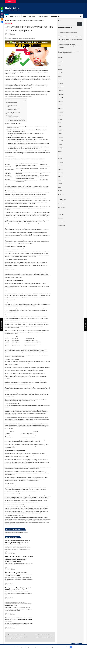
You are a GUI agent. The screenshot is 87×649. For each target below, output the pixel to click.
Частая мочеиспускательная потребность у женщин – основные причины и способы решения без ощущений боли (17, 542)
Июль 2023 (60, 144)
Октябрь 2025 (60, 94)
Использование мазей (12, 109)
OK (71, 647)
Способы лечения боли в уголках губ (13, 108)
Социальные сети (55, 16)
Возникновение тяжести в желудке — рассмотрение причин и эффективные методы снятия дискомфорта (18, 603)
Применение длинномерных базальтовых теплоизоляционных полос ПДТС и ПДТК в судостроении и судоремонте (70, 46)
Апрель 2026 (60, 72)
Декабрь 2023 (60, 130)
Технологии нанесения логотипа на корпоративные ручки (70, 35)
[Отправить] (1, 22)
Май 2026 (60, 69)
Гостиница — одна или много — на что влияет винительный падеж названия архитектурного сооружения (18, 619)
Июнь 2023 (60, 147)
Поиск (59, 20)
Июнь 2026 (60, 65)
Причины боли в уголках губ (11, 102)
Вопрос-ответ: (9, 115)
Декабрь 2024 (60, 101)
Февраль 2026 (60, 79)
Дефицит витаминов (12, 103)
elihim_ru (10, 33)
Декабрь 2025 (60, 87)
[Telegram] (1, 11)
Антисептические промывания (14, 112)
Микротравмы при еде (12, 105)
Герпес (9, 106)
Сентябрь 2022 (61, 180)
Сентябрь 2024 (61, 112)
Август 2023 (60, 140)
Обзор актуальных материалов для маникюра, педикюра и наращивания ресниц (70, 40)
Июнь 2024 (60, 119)
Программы (32, 16)
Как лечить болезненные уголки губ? (16, 117)
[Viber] (1, 14)
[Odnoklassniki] (1, 19)
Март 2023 (60, 158)
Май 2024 (60, 122)
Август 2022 (60, 183)
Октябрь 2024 (60, 108)
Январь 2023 (60, 165)
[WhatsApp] (1, 8)
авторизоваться (25, 532)
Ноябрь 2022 (60, 172)
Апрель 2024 (60, 126)
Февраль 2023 (60, 162)
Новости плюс (61, 214)
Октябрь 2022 (60, 176)
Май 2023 (60, 151)
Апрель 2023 (60, 155)
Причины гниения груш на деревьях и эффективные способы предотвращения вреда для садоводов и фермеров (18, 573)
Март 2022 (60, 190)
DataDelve (12, 8)
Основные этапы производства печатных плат (67, 32)
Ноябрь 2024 (60, 105)
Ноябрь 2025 (60, 90)
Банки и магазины (15, 16)
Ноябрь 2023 (60, 133)
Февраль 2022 (60, 194)
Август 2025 (60, 97)
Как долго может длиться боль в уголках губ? (17, 120)
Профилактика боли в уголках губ (12, 113)
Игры (24, 16)
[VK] (1, 16)
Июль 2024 (60, 115)
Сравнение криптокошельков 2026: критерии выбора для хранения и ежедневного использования (69, 52)
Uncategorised (60, 203)
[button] (24, 100)
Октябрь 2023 (60, 137)
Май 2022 (60, 187)
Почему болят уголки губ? (14, 116)
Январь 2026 (60, 83)
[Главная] (7, 16)
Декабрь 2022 (60, 169)
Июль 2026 (60, 62)
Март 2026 (60, 76)
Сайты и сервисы (43, 16)
